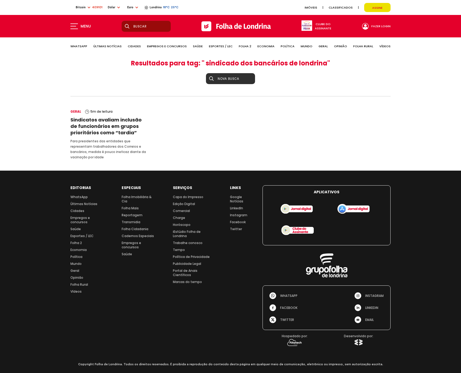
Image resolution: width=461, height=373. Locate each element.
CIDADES (134, 46)
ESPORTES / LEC (221, 46)
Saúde (75, 229)
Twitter (236, 229)
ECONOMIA (266, 46)
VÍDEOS (385, 46)
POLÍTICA (288, 46)
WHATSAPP (78, 46)
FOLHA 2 (245, 46)
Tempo (179, 250)
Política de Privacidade (191, 256)
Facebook (238, 222)
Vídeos (76, 291)
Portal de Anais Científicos (185, 272)
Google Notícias (236, 199)
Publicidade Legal (187, 263)
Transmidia (131, 222)
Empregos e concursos (80, 219)
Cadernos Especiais (138, 236)
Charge (179, 217)
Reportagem (132, 215)
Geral (74, 270)
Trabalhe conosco (187, 243)
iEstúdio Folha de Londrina (187, 233)
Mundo (76, 263)
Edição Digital (184, 204)
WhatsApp (79, 197)
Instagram (238, 215)
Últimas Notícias (83, 204)
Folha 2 (76, 243)
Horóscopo (181, 224)
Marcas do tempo (187, 282)
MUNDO (306, 46)
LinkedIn (236, 208)
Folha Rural (79, 284)
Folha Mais (130, 208)
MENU (86, 26)
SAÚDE (198, 46)
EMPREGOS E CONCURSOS (167, 46)
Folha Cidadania (135, 229)
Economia (78, 250)
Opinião (76, 277)
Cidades (77, 211)
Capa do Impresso (188, 197)
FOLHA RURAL (363, 46)
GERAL (323, 46)
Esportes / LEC (82, 236)
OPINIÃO (340, 46)
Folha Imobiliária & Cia (137, 199)
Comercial (181, 211)
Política (76, 256)
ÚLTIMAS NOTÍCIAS (107, 46)
